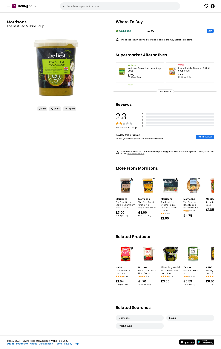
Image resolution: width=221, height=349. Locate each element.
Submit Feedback (17, 343)
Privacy (68, 343)
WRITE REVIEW (205, 137)
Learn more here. (135, 153)
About (33, 343)
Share (57, 108)
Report (71, 108)
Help (76, 343)
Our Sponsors (46, 343)
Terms (58, 343)
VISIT (210, 31)
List (44, 108)
